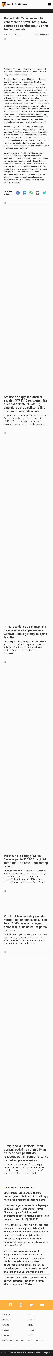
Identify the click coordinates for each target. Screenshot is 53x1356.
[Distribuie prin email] (37, 193)
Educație (5, 1330)
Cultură (30, 1325)
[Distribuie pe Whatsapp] (31, 193)
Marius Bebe (44, 34)
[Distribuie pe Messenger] (24, 193)
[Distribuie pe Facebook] (18, 193)
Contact (31, 1335)
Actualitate (6, 1314)
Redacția (5, 1335)
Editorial (31, 1330)
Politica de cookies (35, 1341)
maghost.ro (48, 1353)
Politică (31, 1314)
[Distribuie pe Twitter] (44, 193)
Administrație (7, 1320)
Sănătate (5, 1325)
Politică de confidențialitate (12, 1341)
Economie (32, 1320)
